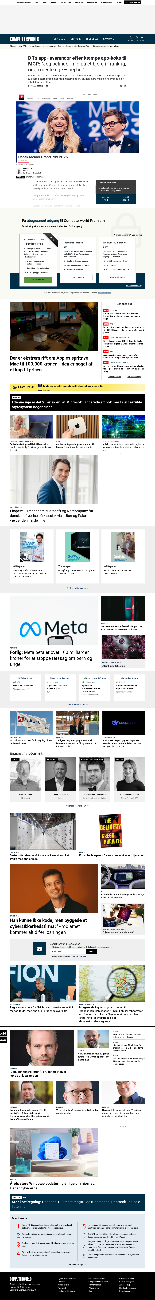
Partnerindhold (95, 1285)
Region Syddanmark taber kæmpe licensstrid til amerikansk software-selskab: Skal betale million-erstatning (47, 1226)
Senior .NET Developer (23, 685)
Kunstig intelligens (118, 363)
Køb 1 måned (78, 277)
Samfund (108, 39)
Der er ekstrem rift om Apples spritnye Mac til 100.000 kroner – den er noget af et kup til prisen (123, 330)
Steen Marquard (60, 795)
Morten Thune (25, 795)
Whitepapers (94, 1288)
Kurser (54, 2)
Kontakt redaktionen (66, 1291)
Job (36, 2)
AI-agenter (107, 737)
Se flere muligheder (133, 286)
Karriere (60, 737)
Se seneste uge (76, 1264)
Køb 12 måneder (117, 277)
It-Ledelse (92, 39)
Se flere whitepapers (76, 588)
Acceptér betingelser (61, 956)
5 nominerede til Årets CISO (77, 46)
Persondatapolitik (126, 1278)
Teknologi (59, 39)
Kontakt (119, 2)
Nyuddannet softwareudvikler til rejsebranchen (91, 688)
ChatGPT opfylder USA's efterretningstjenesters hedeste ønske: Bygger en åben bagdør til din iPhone (112, 1235)
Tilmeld (91, 952)
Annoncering (92, 2)
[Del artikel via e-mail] (121, 86)
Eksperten (79, 2)
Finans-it (14, 737)
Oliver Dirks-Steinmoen (95, 795)
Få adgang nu (38, 280)
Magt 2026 (14, 507)
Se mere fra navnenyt (76, 806)
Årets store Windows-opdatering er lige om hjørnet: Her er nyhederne (46, 1235)
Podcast (61, 1282)
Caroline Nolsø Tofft (129, 795)
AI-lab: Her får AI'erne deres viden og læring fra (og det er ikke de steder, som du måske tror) (123, 369)
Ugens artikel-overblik (67, 1278)
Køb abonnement (132, 2)
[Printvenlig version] (125, 86)
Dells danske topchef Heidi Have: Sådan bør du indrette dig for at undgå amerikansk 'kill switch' (123, 344)
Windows (16, 398)
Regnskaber (15, 1004)
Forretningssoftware (119, 338)
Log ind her (137, 235)
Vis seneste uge (134, 377)
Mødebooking (66, 2)
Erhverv (76, 39)
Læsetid (126, 197)
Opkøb (12, 916)
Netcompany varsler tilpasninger (106, 46)
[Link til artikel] (54, 326)
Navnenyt (62, 1288)
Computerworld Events (98, 1282)
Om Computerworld (23, 2)
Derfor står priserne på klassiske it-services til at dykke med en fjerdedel (113, 1256)
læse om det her (104, 293)
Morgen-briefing (86, 1004)
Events (44, 2)
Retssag (113, 310)
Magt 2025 (17, 1197)
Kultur (82, 852)
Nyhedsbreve (106, 2)
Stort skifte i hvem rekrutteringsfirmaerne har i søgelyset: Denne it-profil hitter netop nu (46, 1253)
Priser (12, 852)
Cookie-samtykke (126, 1282)
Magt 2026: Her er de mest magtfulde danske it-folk (39, 46)
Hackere (104, 891)
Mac (11, 354)
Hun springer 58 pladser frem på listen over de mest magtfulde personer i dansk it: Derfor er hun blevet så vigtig (113, 1226)
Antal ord (105, 197)
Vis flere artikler (114, 377)
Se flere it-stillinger (76, 704)
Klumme (104, 623)
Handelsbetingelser (127, 1288)
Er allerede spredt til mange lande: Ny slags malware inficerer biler (48, 1244)
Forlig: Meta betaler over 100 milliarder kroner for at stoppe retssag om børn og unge (122, 316)
